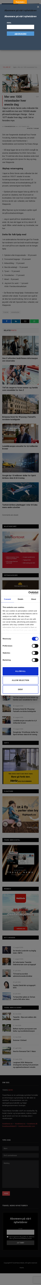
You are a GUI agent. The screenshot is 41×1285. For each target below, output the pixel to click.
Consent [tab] (7, 599)
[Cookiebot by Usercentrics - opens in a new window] (28, 592)
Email (9, 23)
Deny (20, 689)
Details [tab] (20, 599)
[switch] (35, 646)
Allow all (20, 671)
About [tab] (33, 599)
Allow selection (20, 680)
